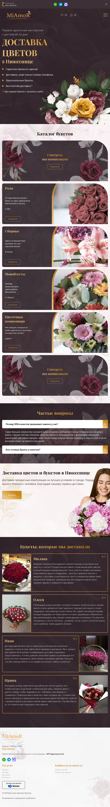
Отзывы (5, 772)
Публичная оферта (63, 772)
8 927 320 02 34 (10, 5)
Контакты (6, 777)
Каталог (12, 495)
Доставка (6, 775)
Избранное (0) (61, 770)
